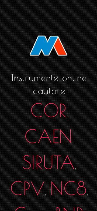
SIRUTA (48, 162)
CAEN (48, 136)
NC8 (68, 188)
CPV (27, 188)
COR (48, 110)
